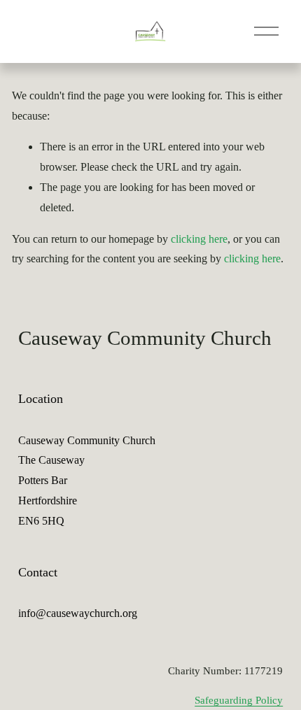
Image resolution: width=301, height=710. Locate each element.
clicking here (199, 239)
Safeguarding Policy (239, 700)
